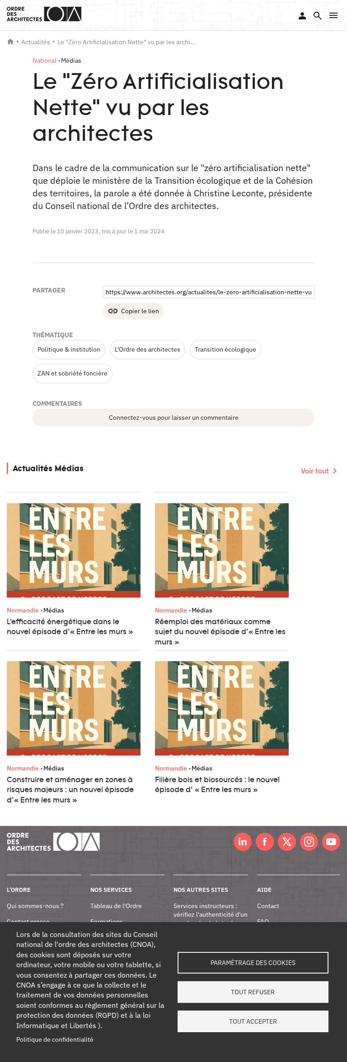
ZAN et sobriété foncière (73, 373)
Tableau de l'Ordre (116, 906)
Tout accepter (253, 1021)
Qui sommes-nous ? (35, 906)
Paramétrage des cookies (253, 963)
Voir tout (315, 470)
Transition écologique (225, 349)
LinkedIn (243, 842)
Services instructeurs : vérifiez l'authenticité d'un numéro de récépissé (211, 915)
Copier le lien (140, 311)
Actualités (35, 42)
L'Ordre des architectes (147, 349)
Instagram (309, 842)
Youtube (331, 842)
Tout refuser (253, 992)
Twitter (287, 842)
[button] (333, 15)
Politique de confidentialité (55, 1039)
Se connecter (302, 16)
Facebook (265, 842)
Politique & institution (69, 349)
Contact (268, 906)
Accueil (10, 41)
